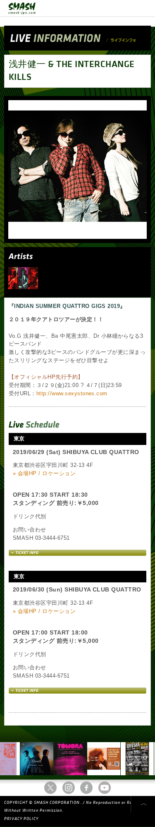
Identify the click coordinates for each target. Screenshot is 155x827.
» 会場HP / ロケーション (44, 473)
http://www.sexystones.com (71, 393)
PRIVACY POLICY (21, 818)
